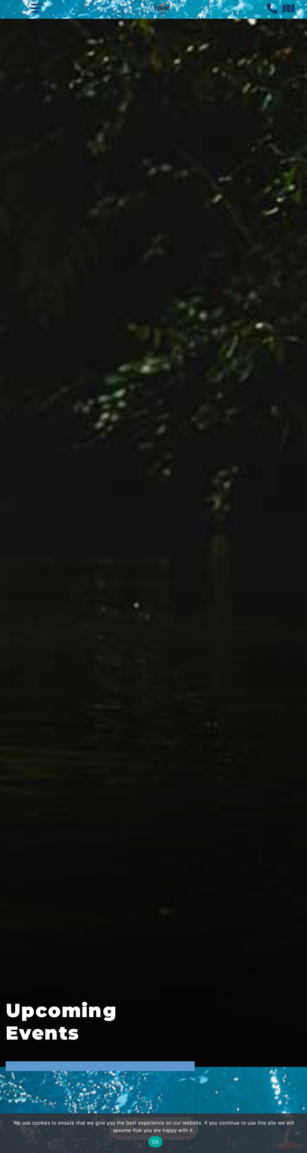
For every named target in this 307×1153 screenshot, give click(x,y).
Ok (155, 1142)
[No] (297, 1133)
